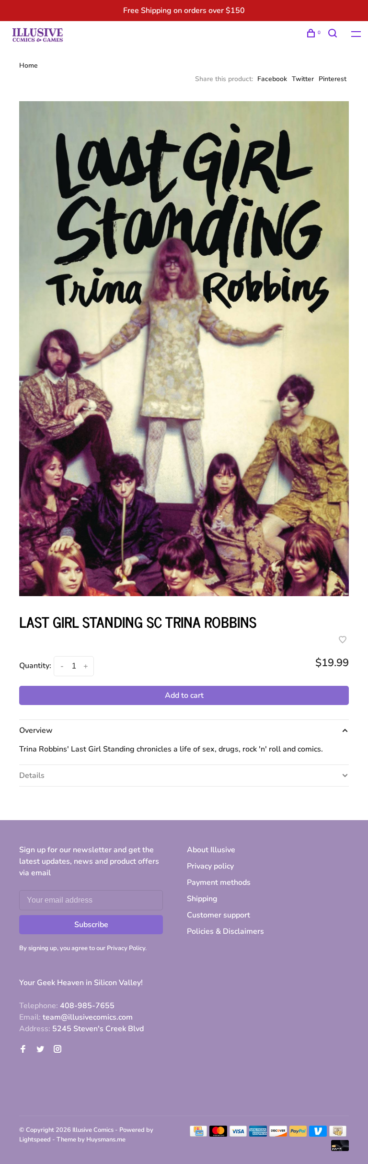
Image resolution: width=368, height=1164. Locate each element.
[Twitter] (40, 1050)
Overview (36, 730)
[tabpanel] (184, 348)
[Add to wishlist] (342, 640)
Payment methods (219, 882)
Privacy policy (210, 866)
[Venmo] (318, 1134)
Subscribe (91, 924)
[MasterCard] (218, 1134)
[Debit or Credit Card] (340, 1148)
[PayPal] (298, 1134)
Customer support (218, 915)
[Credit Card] (198, 1134)
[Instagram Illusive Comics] (57, 1050)
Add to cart (184, 695)
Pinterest (332, 78)
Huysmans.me (106, 1139)
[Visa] (238, 1134)
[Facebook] (23, 1050)
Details (32, 775)
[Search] (333, 34)
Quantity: (35, 665)
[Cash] (337, 1134)
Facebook (272, 78)
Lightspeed (35, 1139)
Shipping (202, 899)
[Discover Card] (278, 1134)
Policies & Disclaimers (225, 931)
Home (28, 65)
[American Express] (258, 1134)
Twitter (303, 78)
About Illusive (211, 850)
